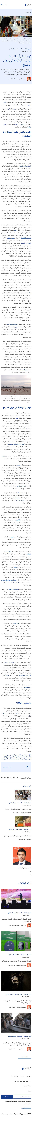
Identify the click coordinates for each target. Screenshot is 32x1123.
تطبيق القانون (21, 485)
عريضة (15, 566)
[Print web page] (2, 778)
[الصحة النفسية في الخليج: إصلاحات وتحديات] (16, 941)
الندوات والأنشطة (26, 237)
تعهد (17, 418)
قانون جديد (16, 623)
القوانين (18, 465)
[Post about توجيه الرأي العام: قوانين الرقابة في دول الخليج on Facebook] (8, 778)
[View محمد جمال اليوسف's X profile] (30, 874)
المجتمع (29, 954)
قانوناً (25, 428)
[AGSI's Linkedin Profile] (21, 1081)
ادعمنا (22, 1075)
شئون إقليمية (21, 954)
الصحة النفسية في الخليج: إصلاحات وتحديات (16, 961)
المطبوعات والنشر (13, 589)
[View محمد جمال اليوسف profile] (29, 79)
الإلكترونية (16, 582)
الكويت (20, 49)
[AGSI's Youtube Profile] (24, 1081)
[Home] (16, 1068)
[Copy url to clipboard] (17, 778)
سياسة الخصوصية (27, 1086)
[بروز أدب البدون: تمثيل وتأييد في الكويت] (23, 795)
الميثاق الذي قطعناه (25, 166)
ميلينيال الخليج (13, 49)
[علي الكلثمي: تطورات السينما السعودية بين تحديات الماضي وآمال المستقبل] (16, 1023)
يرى (16, 326)
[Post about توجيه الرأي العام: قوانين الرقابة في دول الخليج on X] (11, 778)
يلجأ (17, 713)
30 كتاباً (18, 520)
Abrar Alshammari (26, 812)
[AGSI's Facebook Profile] (27, 1081)
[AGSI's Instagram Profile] (18, 1081)
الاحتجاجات (11, 237)
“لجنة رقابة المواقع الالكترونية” (16, 444)
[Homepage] (27, 5)
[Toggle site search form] (5, 4)
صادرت (18, 492)
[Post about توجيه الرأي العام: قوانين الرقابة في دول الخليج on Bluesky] (4, 778)
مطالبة (29, 292)
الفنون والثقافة (27, 49)
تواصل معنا (14, 1075)
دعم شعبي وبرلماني (12, 324)
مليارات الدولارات (11, 108)
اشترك (6, 1096)
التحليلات (26, 12)
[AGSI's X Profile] (30, 1081)
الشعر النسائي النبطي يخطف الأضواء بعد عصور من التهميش (16, 920)
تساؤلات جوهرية (19, 124)
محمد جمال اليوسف (21, 79)
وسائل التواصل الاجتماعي (8, 579)
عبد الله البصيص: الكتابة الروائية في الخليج (17, 836)
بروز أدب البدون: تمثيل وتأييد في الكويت (18, 809)
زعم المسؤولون (20, 500)
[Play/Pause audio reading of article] (27, 767)
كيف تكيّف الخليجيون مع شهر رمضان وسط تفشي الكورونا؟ (17, 1002)
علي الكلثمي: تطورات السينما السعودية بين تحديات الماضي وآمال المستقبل (17, 1043)
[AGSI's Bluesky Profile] (15, 1081)
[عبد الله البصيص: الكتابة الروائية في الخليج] (23, 821)
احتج (15, 230)
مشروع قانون (27, 687)
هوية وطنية (23, 369)
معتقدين (4, 455)
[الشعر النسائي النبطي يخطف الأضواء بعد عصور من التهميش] (16, 899)
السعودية (19, 912)
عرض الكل (24, 1056)
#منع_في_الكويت (25, 243)
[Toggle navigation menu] (2, 4)
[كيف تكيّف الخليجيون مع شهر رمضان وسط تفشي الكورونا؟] (16, 981)
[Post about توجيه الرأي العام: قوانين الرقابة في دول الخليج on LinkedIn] (14, 778)
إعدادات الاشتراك (26, 1108)
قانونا (7, 675)
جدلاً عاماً (17, 497)
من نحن (29, 1075)
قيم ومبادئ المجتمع (25, 675)
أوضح (12, 537)
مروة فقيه (29, 839)
